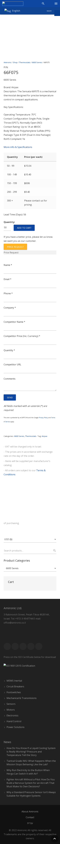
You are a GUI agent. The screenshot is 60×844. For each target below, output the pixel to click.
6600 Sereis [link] (37, 62)
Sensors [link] (11, 703)
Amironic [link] (7, 62)
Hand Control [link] (14, 721)
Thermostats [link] (24, 62)
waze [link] (49, 10)
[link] (12, 3)
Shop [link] (15, 62)
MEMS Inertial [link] (14, 680)
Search (53, 550)
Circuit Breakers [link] (15, 686)
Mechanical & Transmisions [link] (22, 698)
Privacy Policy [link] (43, 418)
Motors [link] (11, 709)
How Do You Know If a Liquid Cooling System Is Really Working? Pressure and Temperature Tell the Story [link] (31, 752)
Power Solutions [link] (15, 727)
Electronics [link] (12, 715)
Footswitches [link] (14, 692)
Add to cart (24, 227)
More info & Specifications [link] (18, 147)
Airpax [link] (44, 436)
